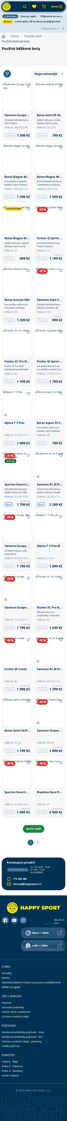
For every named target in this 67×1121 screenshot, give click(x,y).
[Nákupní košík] (44, 6)
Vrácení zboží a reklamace (16, 1011)
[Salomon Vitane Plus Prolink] (49, 726)
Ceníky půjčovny (11, 1046)
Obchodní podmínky (13, 1007)
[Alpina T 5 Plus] (17, 419)
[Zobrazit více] (33, 16)
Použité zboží (33, 36)
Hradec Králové (10, 1075)
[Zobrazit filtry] (7, 74)
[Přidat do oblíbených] (28, 85)
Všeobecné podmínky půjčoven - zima (23, 1032)
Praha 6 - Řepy (10, 1061)
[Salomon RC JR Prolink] (49, 480)
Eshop (15, 36)
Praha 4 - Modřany (12, 1070)
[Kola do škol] (43, 932)
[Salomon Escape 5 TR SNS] (17, 111)
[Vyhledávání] (24, 6)
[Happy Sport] (6, 6)
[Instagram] (23, 920)
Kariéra (6, 977)
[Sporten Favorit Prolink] (17, 788)
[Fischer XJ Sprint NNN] (49, 234)
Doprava (6, 1002)
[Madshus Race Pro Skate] (49, 788)
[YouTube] (14, 920)
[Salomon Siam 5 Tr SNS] (49, 296)
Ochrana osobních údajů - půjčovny (21, 1041)
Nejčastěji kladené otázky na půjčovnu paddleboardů (31, 982)
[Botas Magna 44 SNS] (17, 173)
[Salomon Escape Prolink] (17, 603)
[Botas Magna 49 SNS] (49, 173)
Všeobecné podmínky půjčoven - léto (22, 1036)
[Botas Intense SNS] (17, 296)
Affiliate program (11, 987)
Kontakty (7, 973)
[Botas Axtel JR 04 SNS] (49, 111)
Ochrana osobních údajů (15, 1016)
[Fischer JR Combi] (17, 665)
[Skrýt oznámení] (63, 28)
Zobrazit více (49, 28)
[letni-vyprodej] (33, 58)
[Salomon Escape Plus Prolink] (17, 542)
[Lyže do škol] (43, 945)
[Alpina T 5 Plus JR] (49, 542)
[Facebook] (5, 920)
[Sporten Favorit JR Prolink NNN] (17, 480)
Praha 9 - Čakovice (12, 1066)
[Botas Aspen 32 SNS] (49, 419)
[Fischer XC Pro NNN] (17, 357)
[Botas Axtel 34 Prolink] (17, 726)
